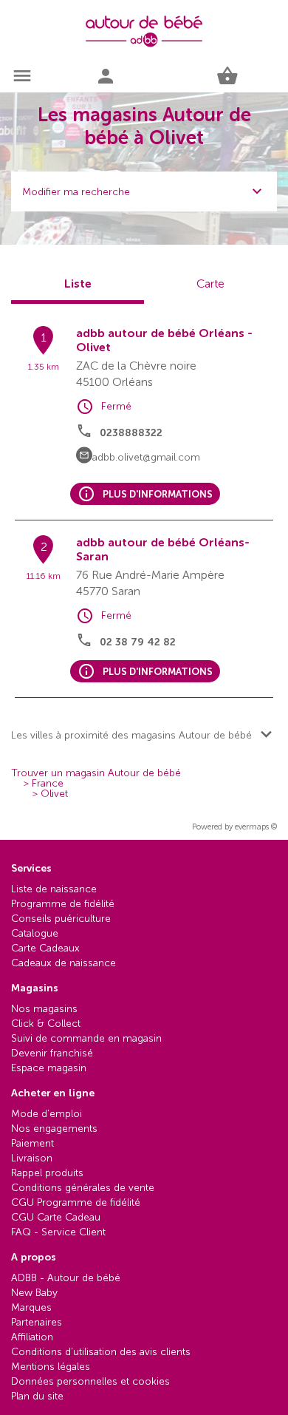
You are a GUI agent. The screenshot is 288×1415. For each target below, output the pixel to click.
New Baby (34, 1292)
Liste (78, 283)
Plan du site (37, 1396)
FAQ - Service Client (58, 1232)
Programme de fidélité (62, 903)
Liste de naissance (54, 889)
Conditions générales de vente (82, 1187)
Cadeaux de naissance (63, 963)
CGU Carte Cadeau (55, 1217)
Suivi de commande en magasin (86, 1038)
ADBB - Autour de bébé (65, 1278)
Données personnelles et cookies (90, 1381)
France (48, 783)
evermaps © (256, 827)
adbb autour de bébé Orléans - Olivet (164, 340)
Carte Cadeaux (45, 948)
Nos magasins (44, 1008)
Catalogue (34, 933)
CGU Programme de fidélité (75, 1202)
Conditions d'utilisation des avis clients (101, 1352)
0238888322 (131, 433)
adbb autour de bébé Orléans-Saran (163, 549)
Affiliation (32, 1337)
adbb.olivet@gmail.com (146, 457)
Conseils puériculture (61, 918)
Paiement (32, 1143)
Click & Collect (45, 1023)
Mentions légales (50, 1366)
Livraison (31, 1158)
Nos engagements (54, 1128)
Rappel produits (47, 1173)
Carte (210, 283)
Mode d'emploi (46, 1113)
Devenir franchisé (52, 1053)
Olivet (54, 794)
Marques (31, 1307)
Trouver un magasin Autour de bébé (96, 773)
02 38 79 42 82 (138, 642)
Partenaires (36, 1322)
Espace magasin (48, 1068)
